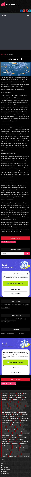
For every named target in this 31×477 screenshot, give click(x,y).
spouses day (5, 437)
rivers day (4, 456)
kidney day (22, 408)
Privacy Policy (5, 467)
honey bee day (23, 447)
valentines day (12, 405)
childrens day (20, 416)
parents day (5, 418)
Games (23, 319)
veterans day (19, 426)
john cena (23, 399)
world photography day (21, 431)
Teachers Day (11, 333)
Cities (8, 319)
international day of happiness (9, 412)
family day (12, 416)
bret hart (4, 399)
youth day (15, 447)
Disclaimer (4, 471)
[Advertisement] (15, 33)
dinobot (19, 393)
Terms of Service (6, 469)
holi (3, 414)
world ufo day (24, 445)
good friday (20, 405)
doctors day (15, 445)
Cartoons (4, 321)
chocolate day (20, 439)
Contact (4, 463)
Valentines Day (20, 333)
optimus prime (12, 395)
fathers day (24, 414)
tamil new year (25, 454)
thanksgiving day (6, 429)
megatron (4, 395)
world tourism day (6, 433)
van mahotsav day (6, 447)
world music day (24, 418)
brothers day (23, 443)
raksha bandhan (6, 422)
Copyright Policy (5, 473)
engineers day (14, 449)
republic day (13, 437)
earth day (4, 431)
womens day (21, 429)
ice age (17, 403)
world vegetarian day (16, 452)
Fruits (18, 319)
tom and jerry (25, 403)
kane (25, 397)
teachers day (5, 424)
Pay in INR (4, 241)
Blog (5, 54)
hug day (17, 441)
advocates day (5, 435)
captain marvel (12, 456)
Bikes (19, 304)
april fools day (14, 408)
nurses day (4, 416)
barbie (3, 403)
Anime (3, 319)
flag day (20, 435)
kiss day (11, 441)
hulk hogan (14, 401)
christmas (4, 397)
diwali (3, 426)
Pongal (3, 333)
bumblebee (4, 393)
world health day (6, 443)
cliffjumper (12, 393)
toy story (4, 405)
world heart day (5, 452)
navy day (13, 435)
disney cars (10, 403)
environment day (14, 418)
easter (27, 405)
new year (11, 397)
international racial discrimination (15, 410)
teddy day (4, 441)
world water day (22, 412)
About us (4, 462)
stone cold (15, 399)
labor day (11, 431)
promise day (25, 441)
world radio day (22, 437)
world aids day (25, 433)
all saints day (10, 426)
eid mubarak (5, 449)
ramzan (16, 420)
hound (24, 393)
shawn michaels (22, 401)
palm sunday (5, 408)
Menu (4, 15)
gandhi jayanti (24, 424)
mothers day (16, 414)
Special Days (11, 321)
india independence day (17, 422)
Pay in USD (12, 241)
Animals (14, 304)
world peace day (14, 424)
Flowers (13, 319)
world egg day (5, 454)
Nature (7, 307)
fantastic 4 (20, 395)
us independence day (7, 420)
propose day (11, 439)
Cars (27, 304)
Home (1, 54)
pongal (14, 429)
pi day (3, 410)
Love (2, 307)
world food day (16, 433)
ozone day (22, 449)
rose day (4, 439)
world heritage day (15, 454)
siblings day (15, 443)
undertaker (18, 397)
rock (10, 399)
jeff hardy (8, 414)
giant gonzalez (5, 401)
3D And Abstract (6, 304)
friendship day (24, 420)
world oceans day (6, 445)
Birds (23, 304)
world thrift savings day (24, 456)
